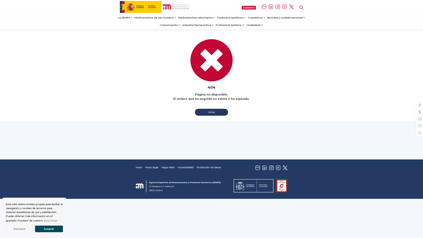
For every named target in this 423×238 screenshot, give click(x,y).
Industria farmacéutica (197, 25)
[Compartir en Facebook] (419, 105)
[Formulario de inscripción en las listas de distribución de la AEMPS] (264, 7)
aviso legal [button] (50, 220)
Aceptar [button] (49, 228)
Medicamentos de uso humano (154, 17)
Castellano (249, 7)
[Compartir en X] (419, 112)
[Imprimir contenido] (419, 133)
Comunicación (169, 25)
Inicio (139, 167)
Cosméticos (255, 17)
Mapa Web (168, 167)
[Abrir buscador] (301, 8)
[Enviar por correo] (419, 126)
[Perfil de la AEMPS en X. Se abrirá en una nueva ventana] (291, 7)
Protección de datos (209, 167)
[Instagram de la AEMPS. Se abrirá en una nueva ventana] (277, 7)
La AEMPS (124, 17)
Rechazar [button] (20, 228)
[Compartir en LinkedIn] (419, 119)
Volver (211, 112)
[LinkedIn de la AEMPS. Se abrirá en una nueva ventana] (270, 7)
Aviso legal (151, 167)
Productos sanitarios (230, 17)
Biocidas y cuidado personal (285, 17)
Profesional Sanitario (229, 25)
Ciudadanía (253, 25)
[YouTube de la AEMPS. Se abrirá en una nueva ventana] (284, 7)
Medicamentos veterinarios (195, 17)
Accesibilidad (185, 167)
